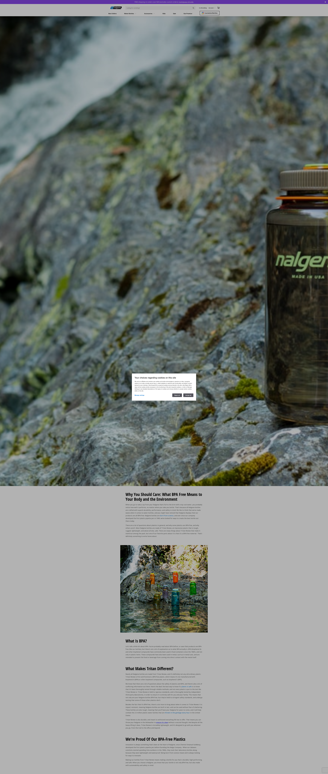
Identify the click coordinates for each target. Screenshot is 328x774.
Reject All (177, 395)
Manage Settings (139, 395)
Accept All (188, 395)
